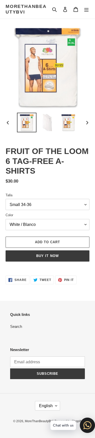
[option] (26, 122)
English (46, 406)
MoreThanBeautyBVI (26, 9)
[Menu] (86, 9)
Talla (9, 195)
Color (9, 215)
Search (16, 326)
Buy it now (47, 256)
